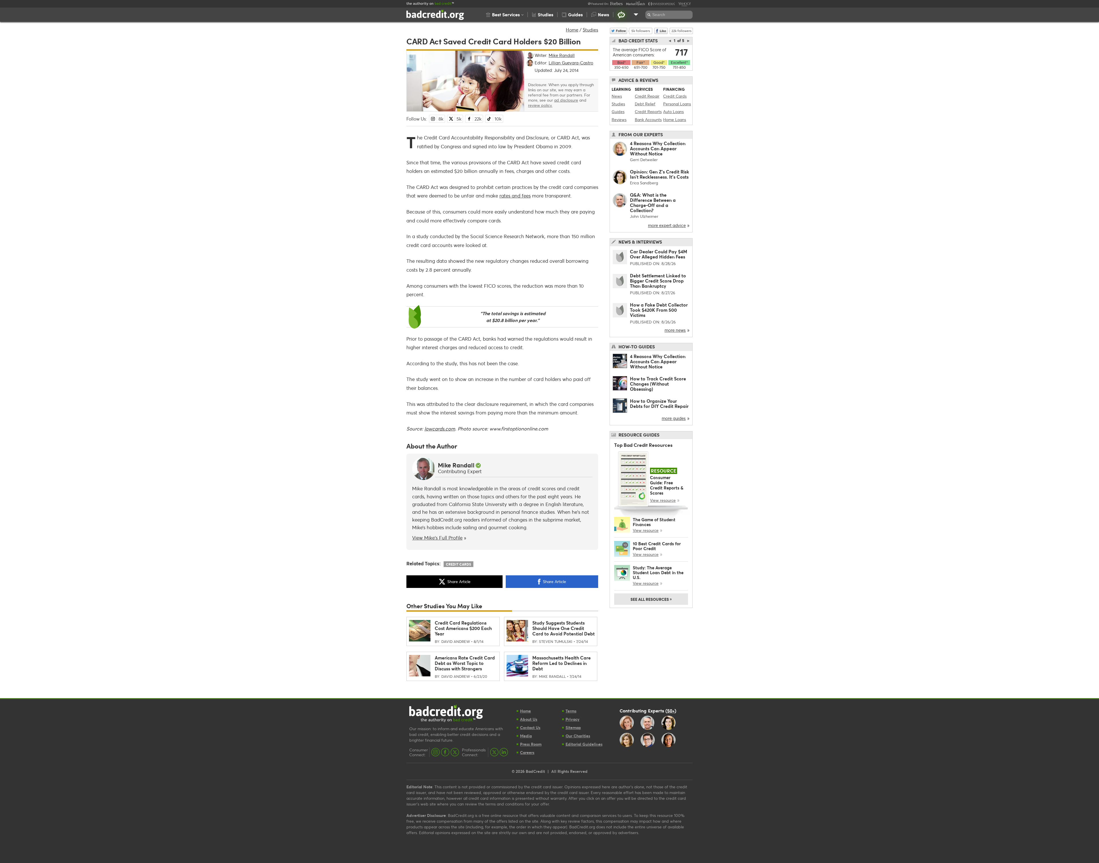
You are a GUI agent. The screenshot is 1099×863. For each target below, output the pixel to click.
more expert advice (667, 225)
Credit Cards (458, 564)
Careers (527, 752)
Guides (618, 111)
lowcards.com (439, 428)
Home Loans (674, 119)
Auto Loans (673, 111)
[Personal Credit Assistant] (621, 14)
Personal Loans (677, 103)
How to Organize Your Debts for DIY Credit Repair (659, 403)
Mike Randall (456, 465)
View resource (663, 500)
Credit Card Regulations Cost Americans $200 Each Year (463, 628)
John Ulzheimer (644, 216)
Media (526, 735)
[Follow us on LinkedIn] (503, 752)
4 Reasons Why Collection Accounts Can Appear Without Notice (657, 148)
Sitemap (573, 727)
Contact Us (530, 727)
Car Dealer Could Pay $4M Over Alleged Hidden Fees (658, 254)
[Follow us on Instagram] (435, 752)
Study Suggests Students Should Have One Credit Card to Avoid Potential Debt (563, 628)
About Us (528, 719)
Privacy (573, 719)
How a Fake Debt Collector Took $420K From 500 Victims (659, 310)
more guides (674, 418)
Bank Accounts (648, 119)
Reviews (619, 119)
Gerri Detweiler (644, 159)
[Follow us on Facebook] (445, 752)
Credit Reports (648, 111)
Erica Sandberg (644, 182)
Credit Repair (647, 96)
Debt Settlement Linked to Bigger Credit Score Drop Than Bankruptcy (658, 280)
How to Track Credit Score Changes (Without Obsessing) (658, 384)
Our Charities (578, 735)
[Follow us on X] (454, 752)
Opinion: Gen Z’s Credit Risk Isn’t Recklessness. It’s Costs (659, 174)
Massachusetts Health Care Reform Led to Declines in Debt (561, 663)
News (617, 96)
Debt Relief (645, 103)
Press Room (530, 744)
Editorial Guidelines (584, 744)
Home (572, 30)
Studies (590, 30)
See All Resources (651, 599)
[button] (505, 14)
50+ (671, 710)
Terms (571, 711)
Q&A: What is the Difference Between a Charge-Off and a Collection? (653, 202)
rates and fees (515, 195)
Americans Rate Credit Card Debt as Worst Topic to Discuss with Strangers (465, 663)
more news (675, 330)
